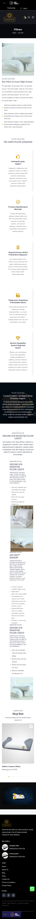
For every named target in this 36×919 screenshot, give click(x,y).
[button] (31, 726)
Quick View (10, 762)
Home (14, 33)
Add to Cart (26, 762)
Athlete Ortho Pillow (10, 766)
